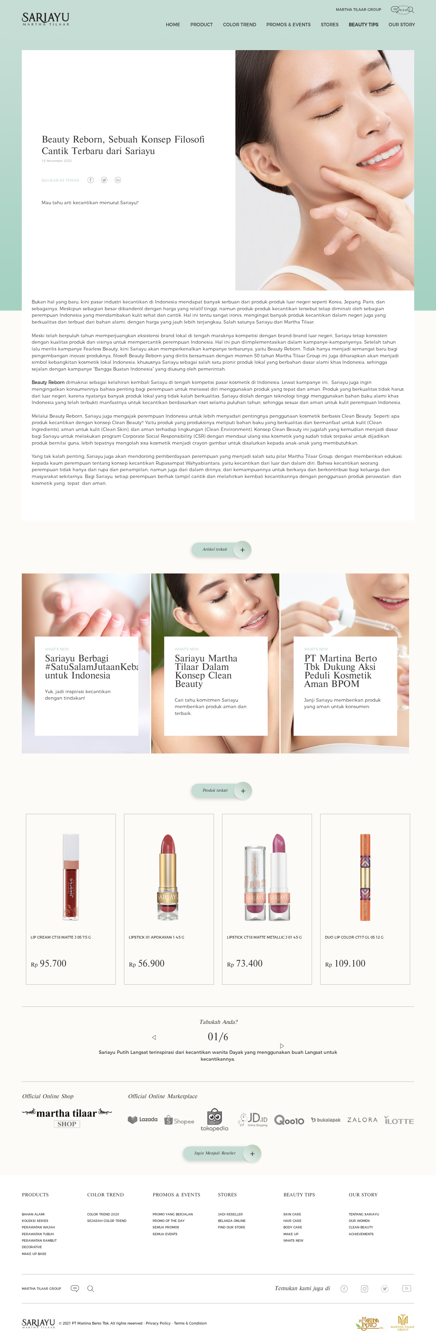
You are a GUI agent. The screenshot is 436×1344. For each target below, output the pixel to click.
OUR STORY (402, 24)
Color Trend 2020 (103, 1214)
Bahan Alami (33, 1214)
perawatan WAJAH (38, 1227)
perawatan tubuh (38, 1234)
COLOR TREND (239, 24)
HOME (173, 24)
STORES (330, 24)
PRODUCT (201, 24)
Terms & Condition (190, 1323)
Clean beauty (361, 1227)
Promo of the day (169, 1221)
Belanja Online (232, 1221)
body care (292, 1227)
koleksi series (35, 1221)
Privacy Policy (158, 1323)
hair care (292, 1221)
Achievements (361, 1234)
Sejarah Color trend (106, 1221)
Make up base (34, 1253)
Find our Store (231, 1227)
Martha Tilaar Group (358, 10)
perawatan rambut (39, 1240)
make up (290, 1234)
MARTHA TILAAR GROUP (41, 1288)
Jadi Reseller (230, 1214)
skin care (292, 1214)
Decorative (32, 1247)
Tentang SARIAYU (364, 1214)
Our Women (359, 1221)
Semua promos (166, 1227)
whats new (293, 1240)
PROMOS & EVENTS (288, 24)
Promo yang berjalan (173, 1214)
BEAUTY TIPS (363, 24)
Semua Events (165, 1234)
